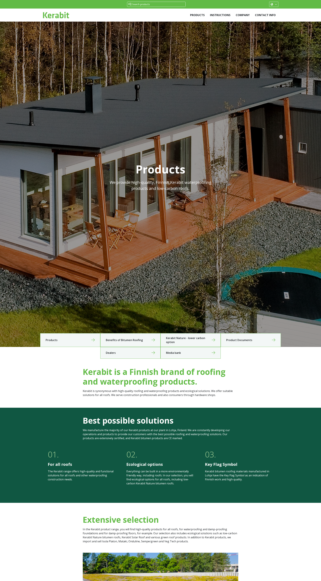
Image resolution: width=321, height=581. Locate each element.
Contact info (265, 15)
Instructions (220, 15)
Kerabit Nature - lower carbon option (185, 340)
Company (243, 15)
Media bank (173, 353)
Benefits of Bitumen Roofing (124, 340)
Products (197, 15)
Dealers (111, 353)
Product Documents (239, 340)
